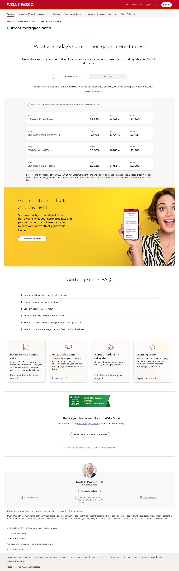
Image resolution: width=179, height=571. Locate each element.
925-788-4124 (31, 497)
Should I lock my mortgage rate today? (42, 302)
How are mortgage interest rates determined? (45, 295)
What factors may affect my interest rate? (44, 315)
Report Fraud (115, 557)
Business (56, 14)
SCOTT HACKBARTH (89, 482)
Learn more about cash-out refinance (90, 434)
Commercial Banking (74, 14)
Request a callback (89, 491)
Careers (161, 557)
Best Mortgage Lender (88, 423)
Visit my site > (149, 497)
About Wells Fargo (128, 14)
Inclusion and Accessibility (16, 561)
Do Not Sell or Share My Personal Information (50, 557)
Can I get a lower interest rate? (38, 308)
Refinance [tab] (108, 76)
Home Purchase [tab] (71, 76)
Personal (10, 14)
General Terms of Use (99, 557)
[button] (89, 295)
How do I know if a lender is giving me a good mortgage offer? (53, 322)
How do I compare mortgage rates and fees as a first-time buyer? (55, 329)
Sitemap (127, 557)
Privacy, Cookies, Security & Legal (18, 557)
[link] (89, 491)
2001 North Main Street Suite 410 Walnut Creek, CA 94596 (90, 500)
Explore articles (145, 378)
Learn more (58, 378)
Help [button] (141, 5)
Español (148, 5)
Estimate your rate (32, 238)
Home (136, 557)
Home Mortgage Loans (27, 21)
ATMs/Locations (131, 5)
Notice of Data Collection (78, 557)
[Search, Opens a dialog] (156, 5)
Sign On (166, 5)
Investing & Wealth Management (33, 14)
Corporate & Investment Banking (102, 14)
